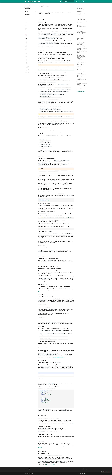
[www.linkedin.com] (86, 473)
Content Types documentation (58, 357)
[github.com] (81, 473)
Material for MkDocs (31, 473)
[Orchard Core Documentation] (25, 1)
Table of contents (79, 5)
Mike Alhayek (48, 464)
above (67, 437)
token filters (50, 383)
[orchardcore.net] (79, 473)
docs (39, 291)
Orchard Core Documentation (30, 5)
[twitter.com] (84, 473)
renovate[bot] (53, 464)
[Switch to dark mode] (60, 1)
